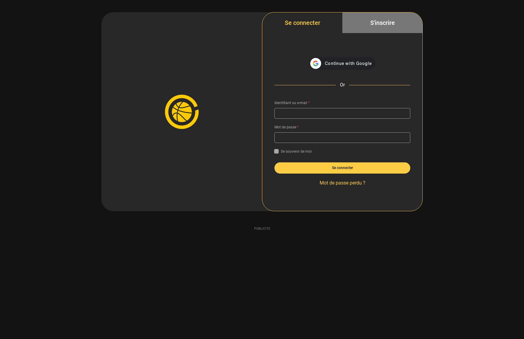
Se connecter (302, 22)
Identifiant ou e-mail (292, 103)
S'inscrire (382, 22)
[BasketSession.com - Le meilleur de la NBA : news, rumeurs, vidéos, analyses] (181, 111)
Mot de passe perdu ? (342, 183)
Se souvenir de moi (296, 151)
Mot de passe (286, 127)
